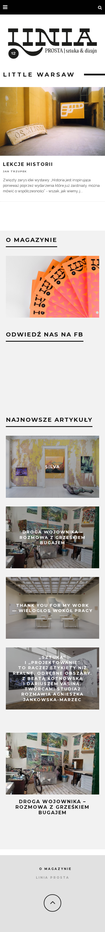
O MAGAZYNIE (55, 869)
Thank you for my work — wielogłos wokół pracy (52, 608)
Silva (52, 466)
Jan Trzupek (15, 171)
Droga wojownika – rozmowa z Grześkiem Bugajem (52, 537)
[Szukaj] (100, 7)
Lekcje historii (28, 164)
